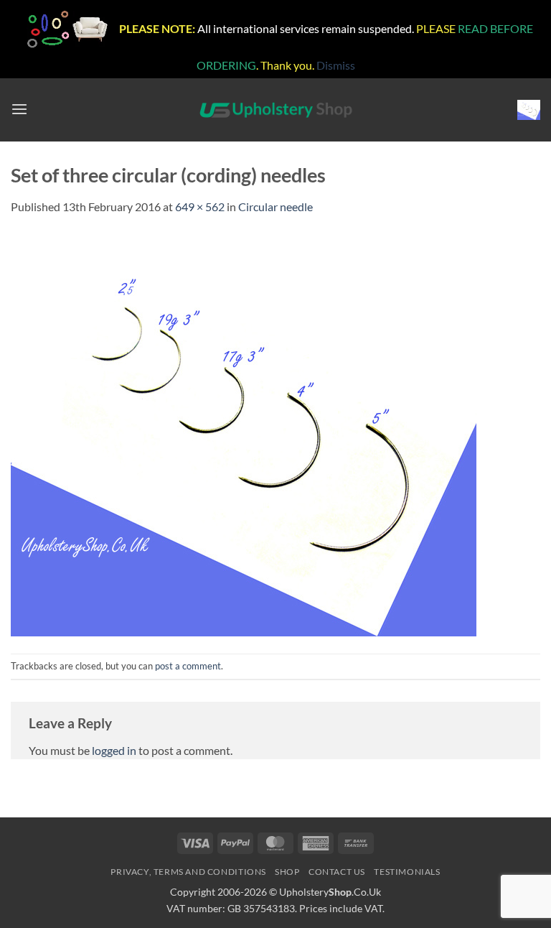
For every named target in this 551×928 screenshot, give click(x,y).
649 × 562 (200, 206)
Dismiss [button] (335, 65)
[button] (19, 109)
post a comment (188, 666)
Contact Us (337, 871)
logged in (114, 750)
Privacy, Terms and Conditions (188, 871)
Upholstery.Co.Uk (330, 892)
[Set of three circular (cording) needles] (243, 433)
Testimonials (407, 871)
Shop (287, 871)
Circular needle (275, 206)
